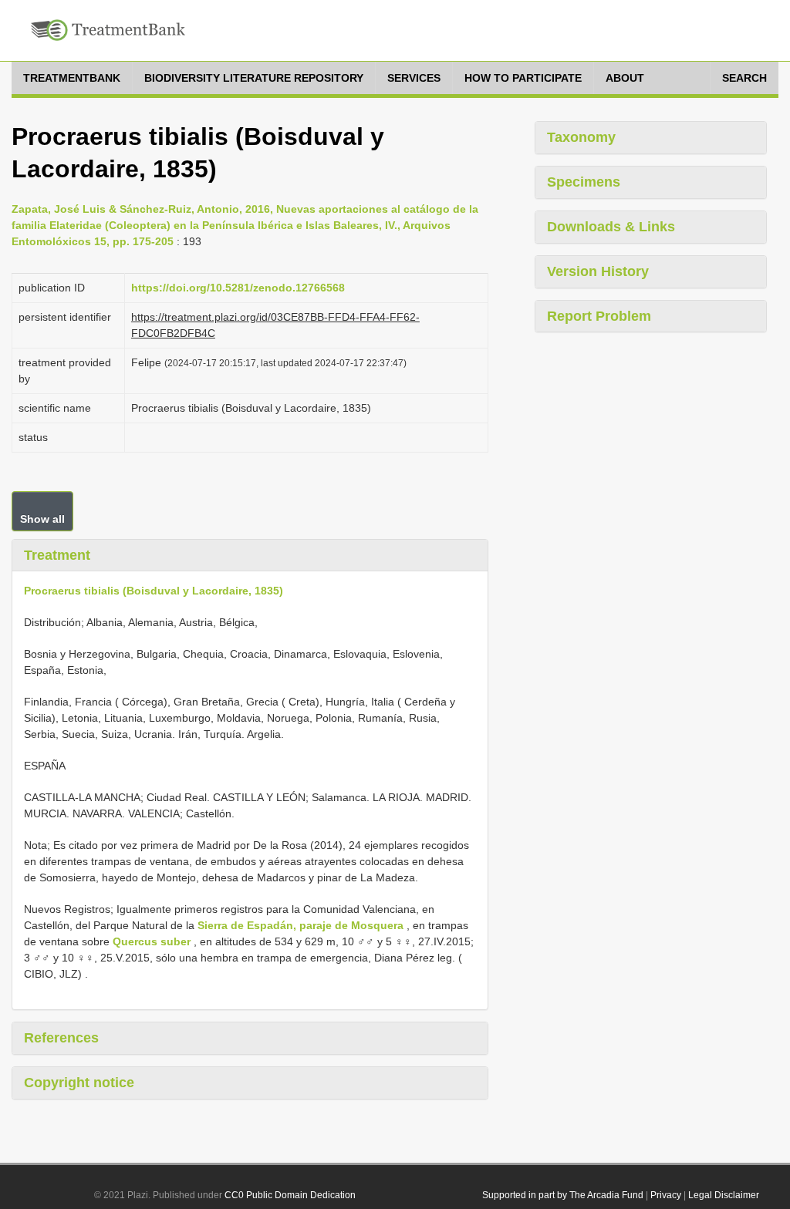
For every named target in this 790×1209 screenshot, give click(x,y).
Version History (598, 271)
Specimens (583, 182)
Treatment (57, 555)
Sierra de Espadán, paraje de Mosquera (300, 925)
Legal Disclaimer (723, 1195)
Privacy (665, 1195)
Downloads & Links (611, 226)
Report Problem (599, 316)
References (61, 1038)
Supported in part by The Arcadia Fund (562, 1195)
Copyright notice (79, 1082)
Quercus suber (152, 941)
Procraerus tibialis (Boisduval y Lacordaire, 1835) (153, 590)
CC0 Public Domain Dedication (290, 1195)
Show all (42, 519)
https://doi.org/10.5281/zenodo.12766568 (238, 287)
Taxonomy (581, 137)
